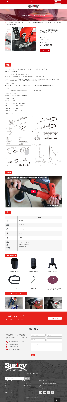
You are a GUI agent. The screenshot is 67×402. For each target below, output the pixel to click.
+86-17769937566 (46, 387)
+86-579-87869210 (46, 385)
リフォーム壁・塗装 (15, 22)
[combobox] (32, 340)
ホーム (8, 22)
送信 (33, 355)
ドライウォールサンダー (26, 22)
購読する (27, 378)
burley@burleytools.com (52, 388)
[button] (31, 2)
